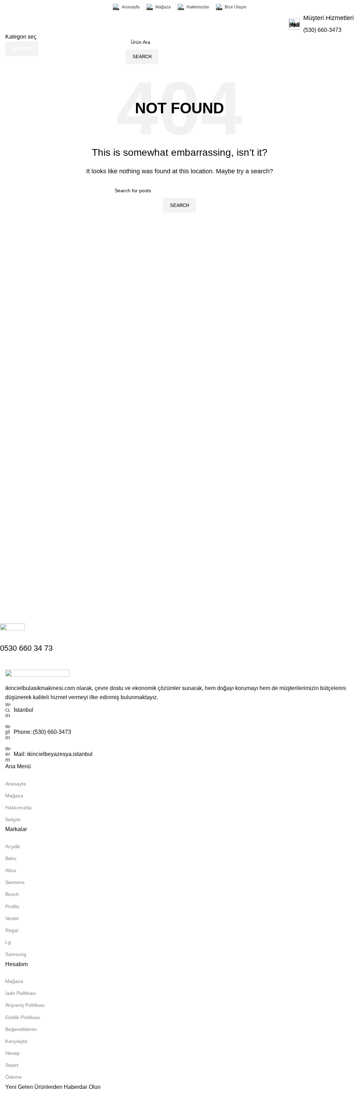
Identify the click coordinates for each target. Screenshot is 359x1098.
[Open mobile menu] (115, 49)
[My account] (245, 49)
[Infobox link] (321, 24)
